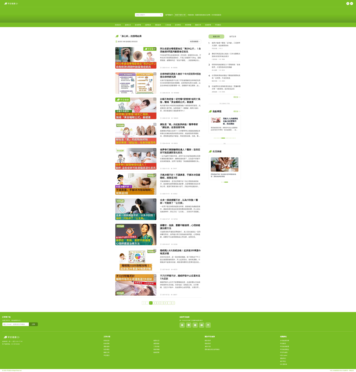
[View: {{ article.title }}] (135, 58)
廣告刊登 (208, 346)
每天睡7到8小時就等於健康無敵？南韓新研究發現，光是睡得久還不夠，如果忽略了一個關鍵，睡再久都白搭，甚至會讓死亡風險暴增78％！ (180, 108)
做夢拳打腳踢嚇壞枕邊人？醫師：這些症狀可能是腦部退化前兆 (180, 151)
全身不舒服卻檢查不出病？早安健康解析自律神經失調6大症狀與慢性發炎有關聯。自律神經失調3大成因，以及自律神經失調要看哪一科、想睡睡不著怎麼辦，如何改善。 (180, 83)
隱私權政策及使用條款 (212, 349)
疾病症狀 (118, 25)
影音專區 (178, 25)
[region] (225, 125)
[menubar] (168, 25)
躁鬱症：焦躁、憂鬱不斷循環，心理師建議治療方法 (180, 227)
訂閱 (33, 324)
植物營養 (208, 25)
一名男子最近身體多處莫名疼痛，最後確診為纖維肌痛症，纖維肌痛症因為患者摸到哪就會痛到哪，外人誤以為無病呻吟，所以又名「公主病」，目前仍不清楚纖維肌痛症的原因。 (180, 209)
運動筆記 (283, 358)
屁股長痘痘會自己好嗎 (202, 15)
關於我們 (208, 340)
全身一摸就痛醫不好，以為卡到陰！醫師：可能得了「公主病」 (179, 201)
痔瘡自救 (191, 15)
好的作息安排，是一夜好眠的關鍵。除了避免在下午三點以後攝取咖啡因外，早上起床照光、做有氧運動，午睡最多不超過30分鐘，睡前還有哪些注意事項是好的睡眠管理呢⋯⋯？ (180, 259)
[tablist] (225, 36)
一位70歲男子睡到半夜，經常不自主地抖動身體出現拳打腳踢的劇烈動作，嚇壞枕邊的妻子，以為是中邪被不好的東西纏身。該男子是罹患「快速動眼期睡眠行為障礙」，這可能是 (180, 159)
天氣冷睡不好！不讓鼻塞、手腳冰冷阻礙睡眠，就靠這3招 (180, 176)
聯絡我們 (208, 343)
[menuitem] (118, 25)
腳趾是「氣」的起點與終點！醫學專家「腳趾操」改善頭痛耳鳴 (179, 126)
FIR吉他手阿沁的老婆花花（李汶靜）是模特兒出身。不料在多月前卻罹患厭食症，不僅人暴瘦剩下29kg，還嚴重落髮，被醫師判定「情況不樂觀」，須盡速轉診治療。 (180, 58)
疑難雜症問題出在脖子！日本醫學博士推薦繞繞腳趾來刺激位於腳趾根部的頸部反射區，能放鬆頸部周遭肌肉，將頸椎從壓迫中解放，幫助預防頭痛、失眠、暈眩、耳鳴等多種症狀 (180, 133)
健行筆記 (283, 361)
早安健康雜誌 (284, 349)
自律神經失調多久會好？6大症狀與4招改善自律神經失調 (180, 75)
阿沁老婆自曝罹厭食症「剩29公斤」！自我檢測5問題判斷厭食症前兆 (180, 50)
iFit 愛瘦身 (283, 364)
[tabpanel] (225, 69)
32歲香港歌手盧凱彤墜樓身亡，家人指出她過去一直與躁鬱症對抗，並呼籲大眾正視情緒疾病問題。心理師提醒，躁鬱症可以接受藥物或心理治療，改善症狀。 (180, 234)
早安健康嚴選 (284, 346)
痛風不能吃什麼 (180, 15)
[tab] (216, 36)
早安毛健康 (283, 352)
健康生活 (128, 25)
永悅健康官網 (284, 340)
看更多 (235, 97)
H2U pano (283, 355)
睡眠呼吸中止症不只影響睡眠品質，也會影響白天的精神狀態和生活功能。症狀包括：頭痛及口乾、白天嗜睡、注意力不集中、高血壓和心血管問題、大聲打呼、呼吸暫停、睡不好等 (180, 285)
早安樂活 (218, 25)
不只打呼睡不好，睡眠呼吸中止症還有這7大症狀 (180, 277)
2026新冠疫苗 (216, 15)
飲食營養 (138, 25)
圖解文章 (198, 25)
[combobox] (195, 41)
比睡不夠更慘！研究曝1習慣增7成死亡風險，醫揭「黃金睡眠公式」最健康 (180, 100)
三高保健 (168, 25)
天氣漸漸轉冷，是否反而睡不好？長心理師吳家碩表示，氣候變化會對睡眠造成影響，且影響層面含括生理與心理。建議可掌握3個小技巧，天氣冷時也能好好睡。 (180, 184)
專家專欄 (188, 25)
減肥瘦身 (148, 25)
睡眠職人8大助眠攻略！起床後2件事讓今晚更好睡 (180, 252)
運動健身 (158, 25)
